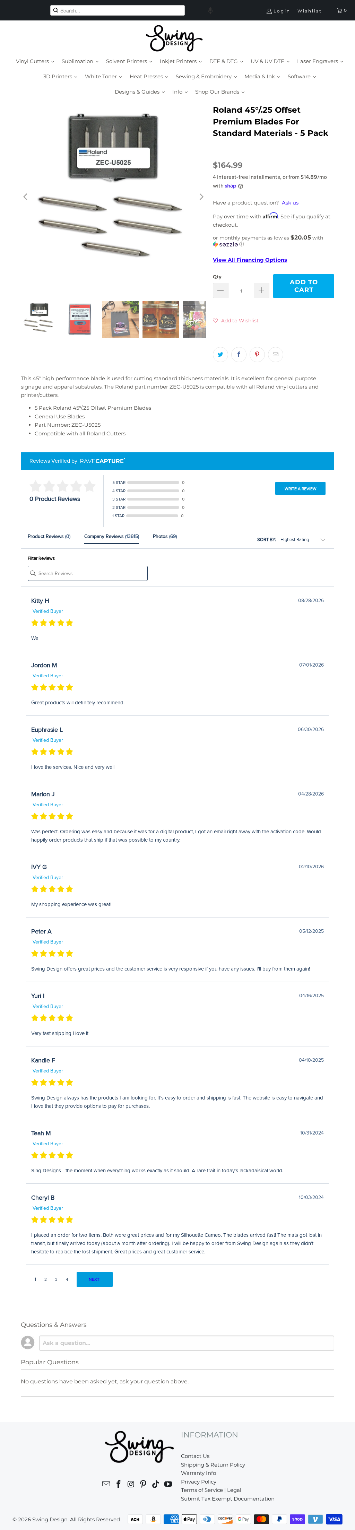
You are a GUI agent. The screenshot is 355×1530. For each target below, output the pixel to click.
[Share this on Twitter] (220, 354)
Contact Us (195, 1456)
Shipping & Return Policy (213, 1464)
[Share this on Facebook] (238, 354)
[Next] (200, 196)
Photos (165, 536)
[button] (210, 10)
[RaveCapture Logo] (101, 461)
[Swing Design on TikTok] (156, 1485)
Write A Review (301, 488)
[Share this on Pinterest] (257, 354)
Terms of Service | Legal (211, 1490)
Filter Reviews (41, 558)
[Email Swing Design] (106, 1485)
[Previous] (26, 196)
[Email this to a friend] (275, 354)
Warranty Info (198, 1473)
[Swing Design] (174, 39)
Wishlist (309, 11)
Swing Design (50, 1519)
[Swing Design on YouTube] (168, 1485)
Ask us (290, 202)
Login (282, 11)
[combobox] (117, 10)
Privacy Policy (198, 1481)
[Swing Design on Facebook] (119, 1485)
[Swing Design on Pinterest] (143, 1485)
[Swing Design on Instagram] (131, 1485)
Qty (217, 276)
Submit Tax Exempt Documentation (228, 1498)
